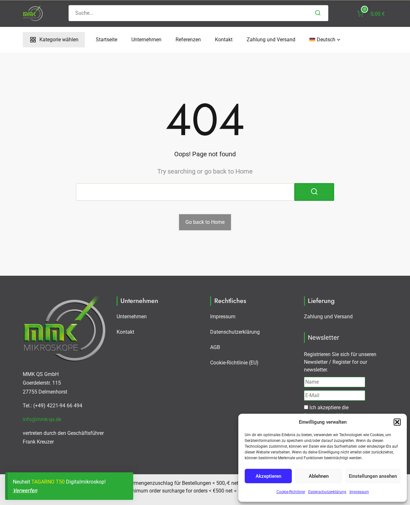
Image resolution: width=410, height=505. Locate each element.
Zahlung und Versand (271, 40)
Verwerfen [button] (25, 490)
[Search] (318, 13)
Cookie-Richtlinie (290, 492)
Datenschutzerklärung (327, 492)
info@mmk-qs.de (42, 419)
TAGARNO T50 (48, 482)
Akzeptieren (268, 476)
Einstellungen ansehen (373, 476)
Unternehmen (146, 40)
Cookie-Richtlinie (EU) (234, 363)
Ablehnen (319, 476)
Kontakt (224, 40)
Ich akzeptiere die (329, 411)
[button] (397, 422)
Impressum (359, 492)
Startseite (106, 40)
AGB (215, 347)
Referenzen (188, 40)
